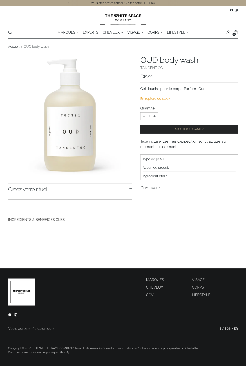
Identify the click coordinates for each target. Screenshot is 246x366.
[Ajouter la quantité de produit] (154, 116)
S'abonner (229, 328)
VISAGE (198, 280)
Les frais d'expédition (180, 141)
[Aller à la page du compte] (228, 32)
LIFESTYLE (201, 295)
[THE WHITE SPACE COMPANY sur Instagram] (236, 10)
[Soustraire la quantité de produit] (143, 116)
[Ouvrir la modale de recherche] (10, 32)
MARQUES (155, 280)
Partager (152, 188)
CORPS (198, 287)
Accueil (13, 46)
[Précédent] (68, 3)
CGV (150, 295)
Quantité (147, 108)
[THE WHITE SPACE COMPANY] (123, 19)
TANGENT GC (151, 68)
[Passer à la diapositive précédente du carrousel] (226, 256)
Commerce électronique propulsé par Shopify (39, 352)
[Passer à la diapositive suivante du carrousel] (235, 256)
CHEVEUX (154, 287)
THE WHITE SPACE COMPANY (53, 348)
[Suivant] (178, 3)
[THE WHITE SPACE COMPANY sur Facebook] (231, 10)
